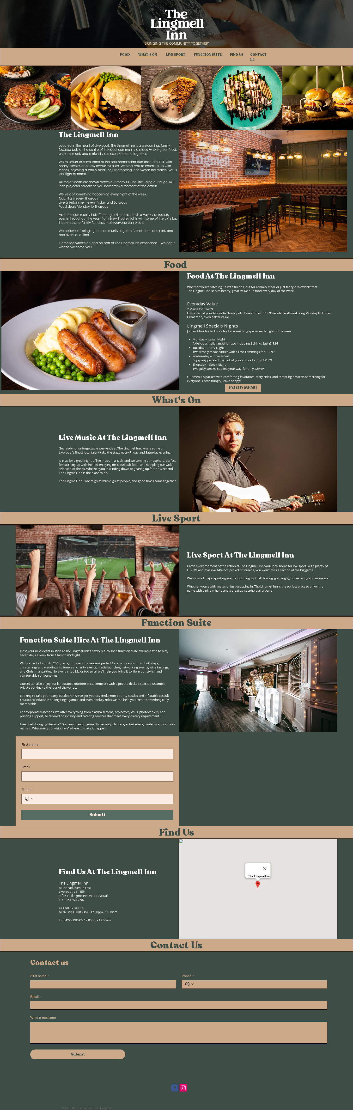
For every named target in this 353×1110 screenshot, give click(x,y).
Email (25, 767)
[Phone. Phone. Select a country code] (29, 799)
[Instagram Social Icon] (183, 1088)
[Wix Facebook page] (174, 1088)
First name (29, 744)
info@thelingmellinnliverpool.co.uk (84, 895)
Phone (26, 789)
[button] (244, 680)
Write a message (43, 1017)
